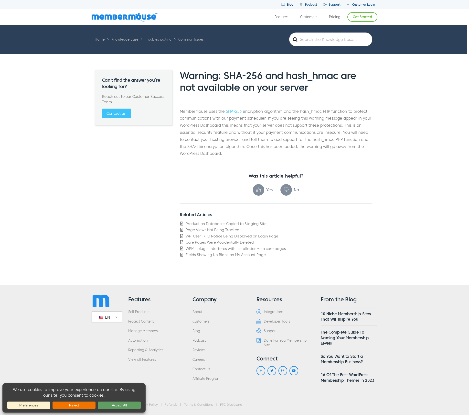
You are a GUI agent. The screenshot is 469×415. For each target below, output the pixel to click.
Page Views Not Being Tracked (212, 229)
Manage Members (143, 331)
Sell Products (138, 312)
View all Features (142, 360)
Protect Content (141, 321)
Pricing (334, 17)
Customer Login (363, 4)
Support (334, 4)
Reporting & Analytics (145, 350)
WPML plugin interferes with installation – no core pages (236, 248)
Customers (308, 17)
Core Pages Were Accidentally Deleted (220, 242)
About (197, 312)
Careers (198, 360)
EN (107, 317)
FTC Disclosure (231, 405)
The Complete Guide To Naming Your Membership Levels (345, 338)
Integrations (273, 312)
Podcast (310, 4)
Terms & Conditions (198, 405)
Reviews (198, 350)
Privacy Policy (147, 405)
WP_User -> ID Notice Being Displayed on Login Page (232, 236)
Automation (138, 340)
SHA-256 (234, 111)
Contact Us (201, 369)
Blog (289, 4)
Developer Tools (277, 321)
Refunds (171, 405)
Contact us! (117, 113)
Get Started (362, 17)
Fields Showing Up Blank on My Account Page (226, 254)
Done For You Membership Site (285, 342)
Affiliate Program (206, 379)
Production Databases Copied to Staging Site (226, 223)
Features (281, 17)
